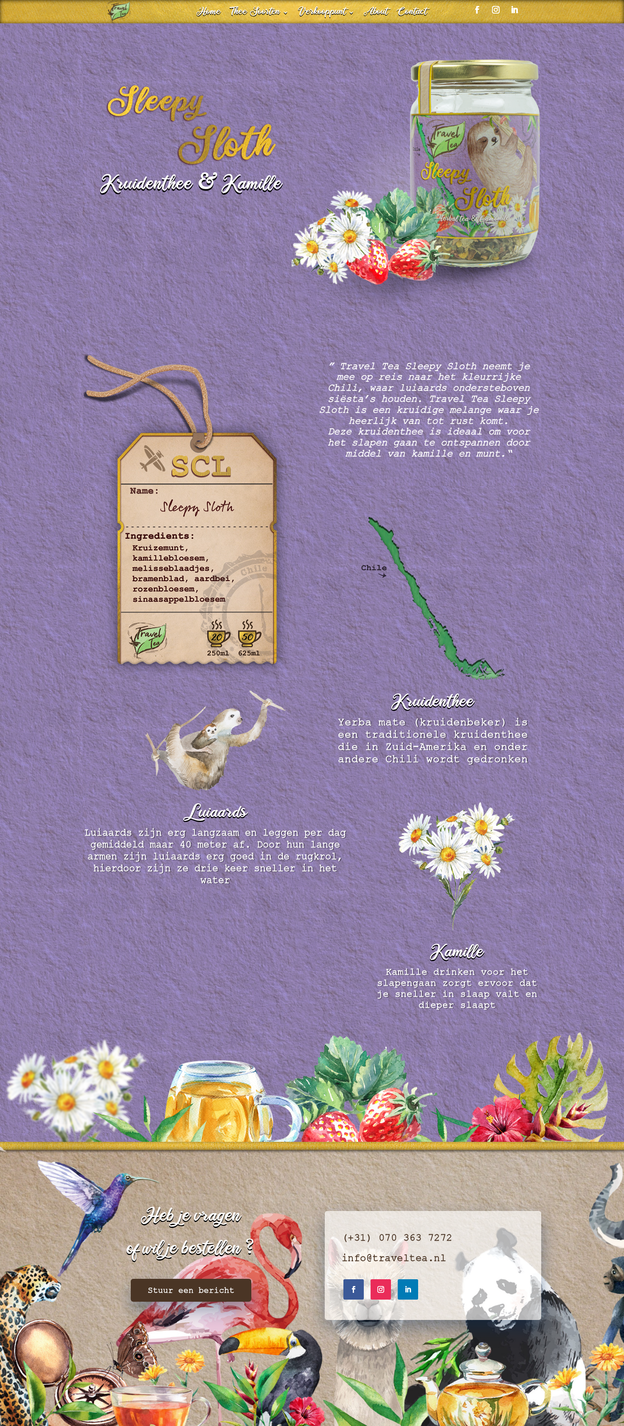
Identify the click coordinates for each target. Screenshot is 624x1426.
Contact (412, 13)
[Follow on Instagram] (381, 1289)
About (376, 13)
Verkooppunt (322, 13)
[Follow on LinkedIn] (408, 1289)
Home (209, 13)
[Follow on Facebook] (353, 1289)
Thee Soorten (255, 13)
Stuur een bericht (191, 1290)
